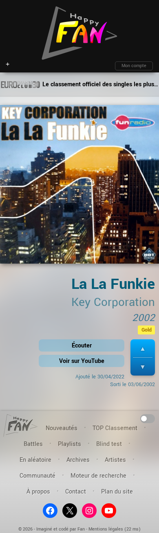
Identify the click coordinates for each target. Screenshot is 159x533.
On (147, 418)
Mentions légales (105, 529)
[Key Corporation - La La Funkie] (79, 187)
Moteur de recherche (98, 476)
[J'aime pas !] (142, 367)
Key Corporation (113, 302)
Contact (75, 491)
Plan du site (117, 491)
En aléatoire (35, 460)
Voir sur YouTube (81, 361)
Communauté (37, 476)
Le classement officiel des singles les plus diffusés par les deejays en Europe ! (100, 84)
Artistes (115, 460)
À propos (38, 491)
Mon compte (133, 66)
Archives (78, 460)
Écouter (82, 345)
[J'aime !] (142, 348)
